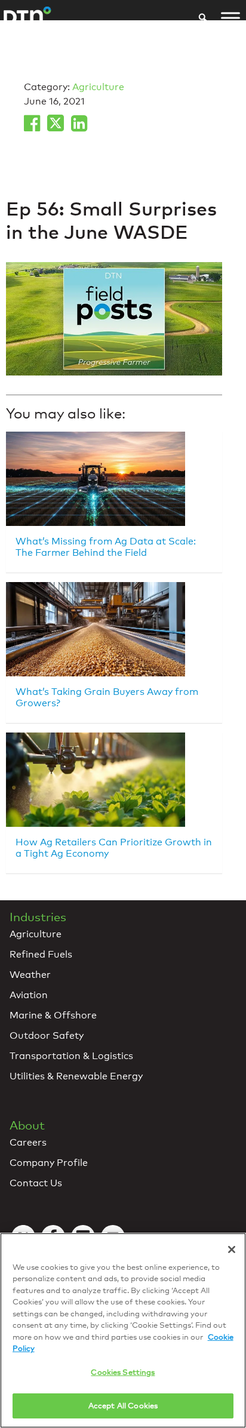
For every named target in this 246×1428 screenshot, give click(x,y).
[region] (123, 1330)
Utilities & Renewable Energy (76, 1076)
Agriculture (98, 87)
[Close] (232, 1249)
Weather (30, 974)
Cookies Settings (123, 1372)
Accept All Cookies (123, 1405)
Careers (28, 1142)
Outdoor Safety (47, 1035)
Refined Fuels (41, 954)
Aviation (29, 995)
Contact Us (36, 1183)
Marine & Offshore (53, 1015)
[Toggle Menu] (230, 18)
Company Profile (49, 1162)
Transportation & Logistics (71, 1055)
